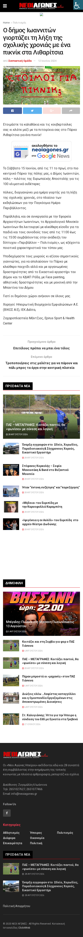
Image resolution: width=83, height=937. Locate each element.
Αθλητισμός (11, 832)
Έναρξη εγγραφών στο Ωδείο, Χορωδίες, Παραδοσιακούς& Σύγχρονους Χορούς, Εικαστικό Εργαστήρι (50, 448)
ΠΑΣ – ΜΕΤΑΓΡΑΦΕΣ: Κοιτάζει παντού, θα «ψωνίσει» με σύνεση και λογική (35, 427)
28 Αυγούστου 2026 (18, 434)
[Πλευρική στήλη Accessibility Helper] (78, 5)
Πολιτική (36, 843)
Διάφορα (9, 838)
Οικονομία (37, 838)
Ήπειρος (36, 832)
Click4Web (24, 927)
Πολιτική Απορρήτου (16, 906)
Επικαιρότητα (12, 843)
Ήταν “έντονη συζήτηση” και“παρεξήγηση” (51, 487)
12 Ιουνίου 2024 (47, 60)
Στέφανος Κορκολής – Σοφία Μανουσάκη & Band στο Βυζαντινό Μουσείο (45, 469)
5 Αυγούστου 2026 (17, 631)
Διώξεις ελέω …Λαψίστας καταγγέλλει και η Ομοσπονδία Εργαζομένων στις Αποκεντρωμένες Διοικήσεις (49, 697)
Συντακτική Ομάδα (20, 60)
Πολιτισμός (19, 22)
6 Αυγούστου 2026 (33, 651)
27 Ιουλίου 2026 (32, 724)
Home (6, 22)
